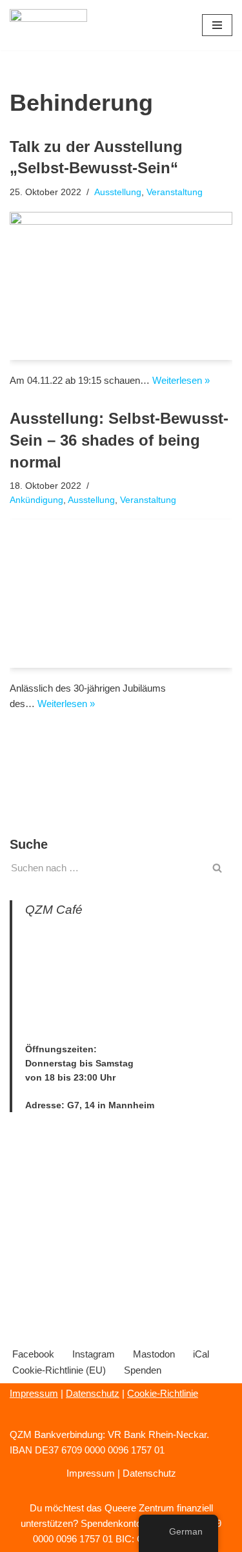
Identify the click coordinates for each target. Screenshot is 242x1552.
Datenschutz (92, 1393)
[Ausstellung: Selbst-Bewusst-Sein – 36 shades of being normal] (121, 594)
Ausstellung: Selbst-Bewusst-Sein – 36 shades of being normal (119, 440)
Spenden (142, 1370)
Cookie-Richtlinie (162, 1393)
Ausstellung (117, 192)
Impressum (34, 1393)
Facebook (33, 1354)
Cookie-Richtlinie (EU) (59, 1370)
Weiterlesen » (181, 380)
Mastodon (154, 1354)
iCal (201, 1354)
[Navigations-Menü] (217, 25)
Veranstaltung (174, 192)
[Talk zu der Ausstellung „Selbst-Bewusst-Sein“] (121, 286)
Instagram (93, 1354)
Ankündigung (36, 500)
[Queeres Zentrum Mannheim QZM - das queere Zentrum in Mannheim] (48, 25)
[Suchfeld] (217, 868)
